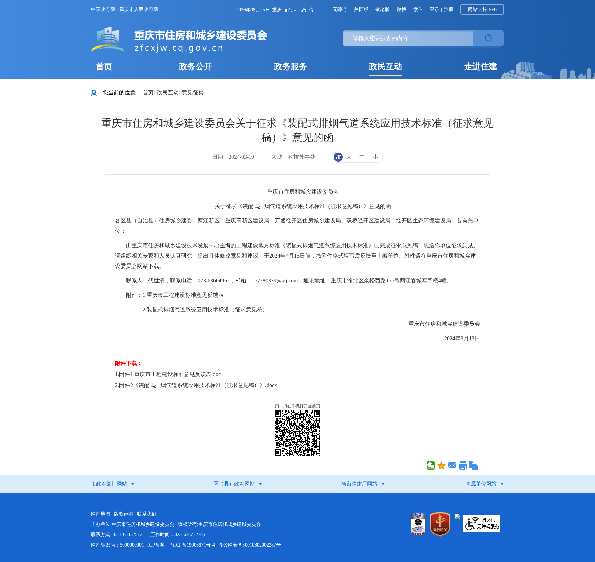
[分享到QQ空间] (441, 465)
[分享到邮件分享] (452, 465)
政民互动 (385, 66)
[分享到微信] (431, 465)
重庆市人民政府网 (138, 9)
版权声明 (123, 514)
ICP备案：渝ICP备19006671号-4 (181, 545)
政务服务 (290, 66)
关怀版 (361, 9)
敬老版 (382, 9)
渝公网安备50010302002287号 (249, 545)
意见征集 (193, 92)
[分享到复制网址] (473, 465)
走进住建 (480, 66)
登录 (434, 9)
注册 (448, 9)
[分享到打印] (463, 465)
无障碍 (340, 9)
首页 (104, 66)
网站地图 (100, 514)
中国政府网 (103, 9)
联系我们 (146, 514)
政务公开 (195, 66)
